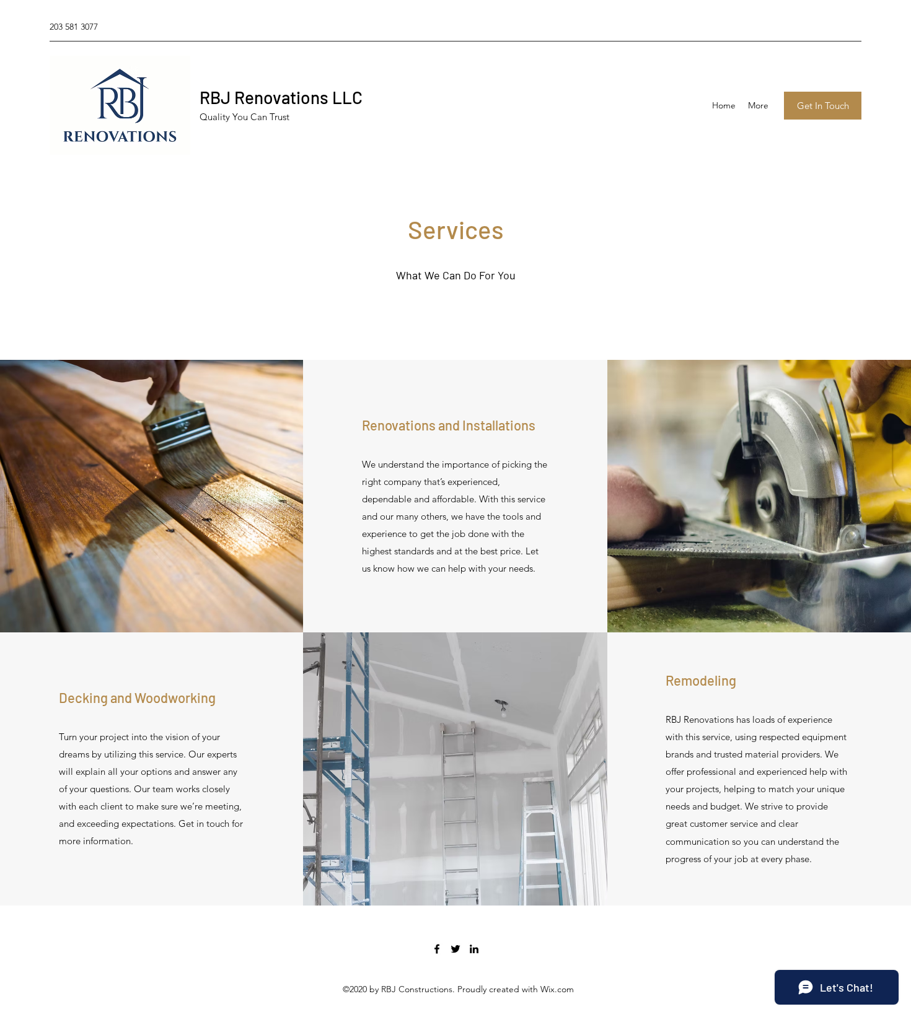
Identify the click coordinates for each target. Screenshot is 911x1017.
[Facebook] (437, 949)
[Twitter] (455, 949)
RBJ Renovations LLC (281, 97)
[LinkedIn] (474, 949)
